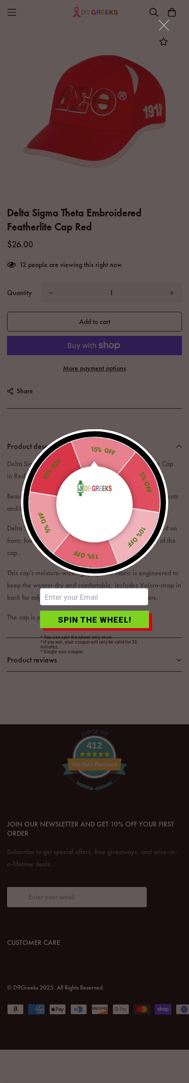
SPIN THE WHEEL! (94, 619)
